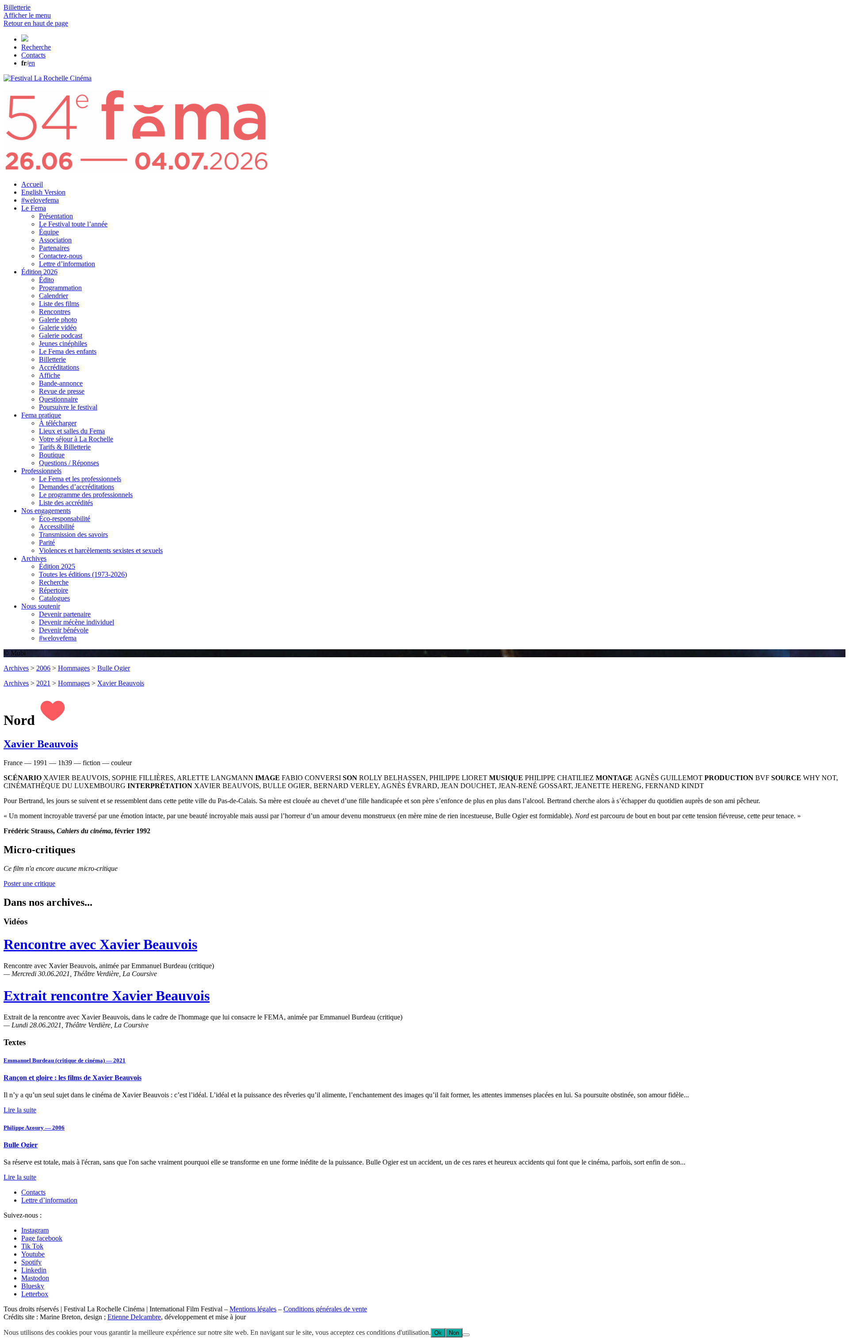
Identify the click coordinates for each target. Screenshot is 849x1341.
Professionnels (41, 471)
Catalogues (54, 598)
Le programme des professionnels (86, 494)
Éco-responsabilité (64, 518)
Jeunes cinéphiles (63, 343)
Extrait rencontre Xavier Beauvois (107, 996)
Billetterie (52, 359)
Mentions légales (252, 1309)
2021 (43, 683)
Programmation (60, 287)
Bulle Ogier (113, 668)
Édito (46, 280)
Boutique (52, 455)
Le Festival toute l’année (73, 224)
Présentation (56, 216)
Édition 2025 (57, 566)
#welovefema (40, 200)
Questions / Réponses (69, 463)
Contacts (33, 1192)
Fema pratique (41, 415)
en (31, 63)
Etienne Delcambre (134, 1317)
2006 (43, 668)
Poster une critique (29, 883)
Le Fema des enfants (67, 351)
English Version (43, 192)
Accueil (32, 184)
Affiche (49, 375)
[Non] (466, 1334)
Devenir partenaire (65, 614)
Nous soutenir (40, 606)
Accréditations (59, 367)
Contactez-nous (60, 256)
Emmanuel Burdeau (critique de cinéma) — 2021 (65, 1060)
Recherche (54, 582)
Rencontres (54, 311)
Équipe (49, 232)
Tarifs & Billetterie (65, 447)
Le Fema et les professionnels (80, 479)
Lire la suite (20, 1110)
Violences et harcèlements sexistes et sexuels (101, 550)
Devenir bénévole (63, 630)
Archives (33, 558)
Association (55, 240)
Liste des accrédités (66, 502)
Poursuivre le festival (68, 407)
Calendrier (53, 295)
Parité (47, 542)
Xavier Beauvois (120, 683)
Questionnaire (58, 399)
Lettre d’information (67, 264)
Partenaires (54, 248)
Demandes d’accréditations (76, 486)
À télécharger (57, 423)
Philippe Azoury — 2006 (34, 1127)
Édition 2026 (39, 272)
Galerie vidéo (57, 327)
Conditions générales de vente (325, 1309)
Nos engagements (46, 510)
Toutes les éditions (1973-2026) (83, 574)
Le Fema (33, 208)
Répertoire (53, 590)
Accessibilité (56, 526)
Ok (438, 1333)
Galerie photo (58, 319)
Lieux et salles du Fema (72, 431)
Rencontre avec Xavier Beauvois (100, 944)
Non (454, 1333)
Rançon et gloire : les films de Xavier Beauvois (73, 1077)
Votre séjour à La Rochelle (76, 439)
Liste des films (59, 303)
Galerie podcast (60, 335)
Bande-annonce (61, 383)
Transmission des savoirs (73, 534)
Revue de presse (61, 391)
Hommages (74, 668)
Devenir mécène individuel (76, 622)
